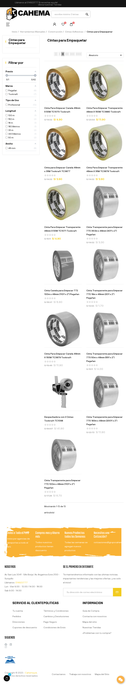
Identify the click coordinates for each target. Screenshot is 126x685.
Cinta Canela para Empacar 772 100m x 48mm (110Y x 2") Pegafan (61, 292)
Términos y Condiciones (56, 610)
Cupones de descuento (24, 627)
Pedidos (16, 616)
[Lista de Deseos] (63, 24)
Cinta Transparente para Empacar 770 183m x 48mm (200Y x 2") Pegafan (104, 421)
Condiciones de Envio (54, 627)
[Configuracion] (54, 24)
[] (51, 99)
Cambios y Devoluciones (56, 616)
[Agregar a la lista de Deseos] (67, 99)
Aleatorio (106, 55)
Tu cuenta (17, 610)
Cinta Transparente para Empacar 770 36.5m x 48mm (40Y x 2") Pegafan (104, 231)
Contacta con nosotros (95, 616)
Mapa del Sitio (102, 674)
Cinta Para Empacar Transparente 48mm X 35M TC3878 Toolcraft (104, 169)
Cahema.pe (31, 672)
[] (7, 678)
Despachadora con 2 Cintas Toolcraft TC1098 (58, 419)
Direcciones (18, 622)
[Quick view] (59, 99)
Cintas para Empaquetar (17, 41)
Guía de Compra (91, 610)
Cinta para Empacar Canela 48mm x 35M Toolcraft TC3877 (62, 169)
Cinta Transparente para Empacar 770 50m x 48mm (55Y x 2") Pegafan (104, 357)
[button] (49, 5)
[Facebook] (6, 644)
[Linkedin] (11, 644)
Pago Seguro (50, 622)
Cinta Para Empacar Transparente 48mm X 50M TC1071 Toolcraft (62, 229)
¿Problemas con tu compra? (97, 633)
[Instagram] (6, 647)
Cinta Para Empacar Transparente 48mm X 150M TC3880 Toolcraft (104, 110)
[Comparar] (74, 99)
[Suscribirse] (117, 592)
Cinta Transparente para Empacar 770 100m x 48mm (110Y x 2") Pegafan (62, 484)
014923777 (32, 2)
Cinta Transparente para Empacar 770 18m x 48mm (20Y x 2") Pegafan (104, 294)
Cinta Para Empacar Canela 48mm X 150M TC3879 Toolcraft (62, 355)
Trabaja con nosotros (80, 674)
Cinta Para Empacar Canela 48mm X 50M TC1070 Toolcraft (62, 110)
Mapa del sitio (90, 622)
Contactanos (58, 674)
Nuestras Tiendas (92, 627)
